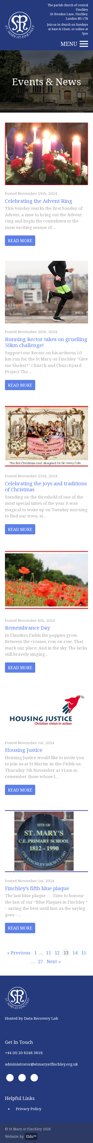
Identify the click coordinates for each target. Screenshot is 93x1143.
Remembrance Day (27, 628)
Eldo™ (31, 1136)
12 (57, 952)
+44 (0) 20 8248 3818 (24, 1052)
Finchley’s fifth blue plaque (37, 888)
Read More (20, 240)
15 (83, 952)
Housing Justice (23, 750)
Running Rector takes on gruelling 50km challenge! (46, 342)
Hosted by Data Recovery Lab (31, 1018)
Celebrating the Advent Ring (38, 201)
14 (74, 952)
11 (48, 952)
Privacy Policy (28, 1108)
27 (40, 961)
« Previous (19, 952)
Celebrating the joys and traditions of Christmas (46, 486)
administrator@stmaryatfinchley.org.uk (41, 1064)
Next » (54, 961)
